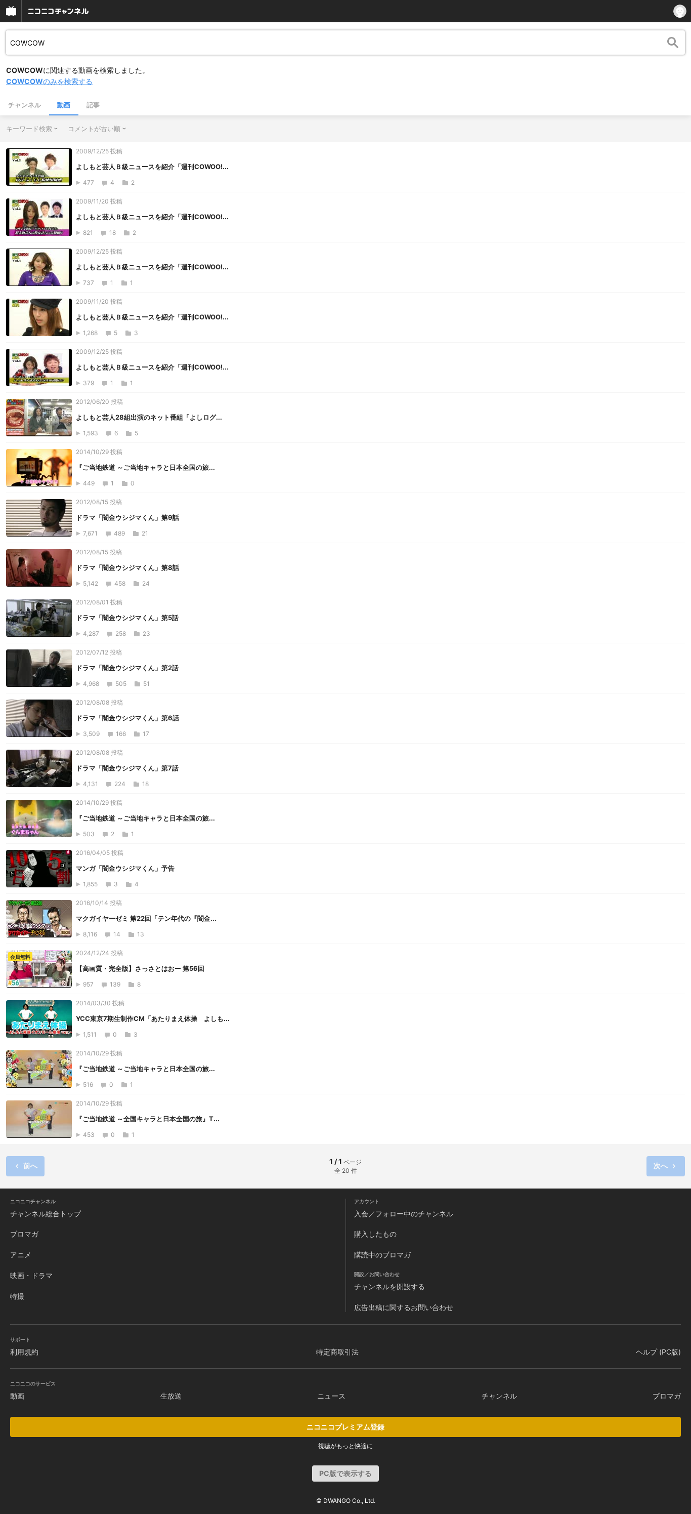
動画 (63, 105)
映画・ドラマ (31, 1275)
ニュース (331, 1396)
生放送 (171, 1396)
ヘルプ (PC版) (658, 1351)
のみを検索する (49, 81)
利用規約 (24, 1351)
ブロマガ (24, 1234)
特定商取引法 (337, 1351)
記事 (93, 105)
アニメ (20, 1254)
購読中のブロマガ (382, 1254)
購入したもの (375, 1234)
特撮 (17, 1296)
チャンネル (24, 105)
